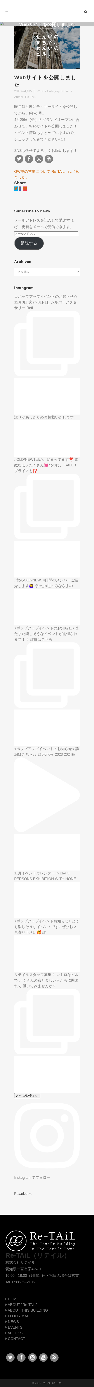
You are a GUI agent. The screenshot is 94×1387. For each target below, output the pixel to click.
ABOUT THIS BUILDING (27, 1310)
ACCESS (15, 1333)
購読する (29, 243)
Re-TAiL (30, 96)
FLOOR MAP (18, 1316)
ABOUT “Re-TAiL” (22, 1305)
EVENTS (14, 1327)
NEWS (65, 91)
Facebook (23, 1194)
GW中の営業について (32, 171)
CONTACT (16, 1339)
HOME (13, 1299)
